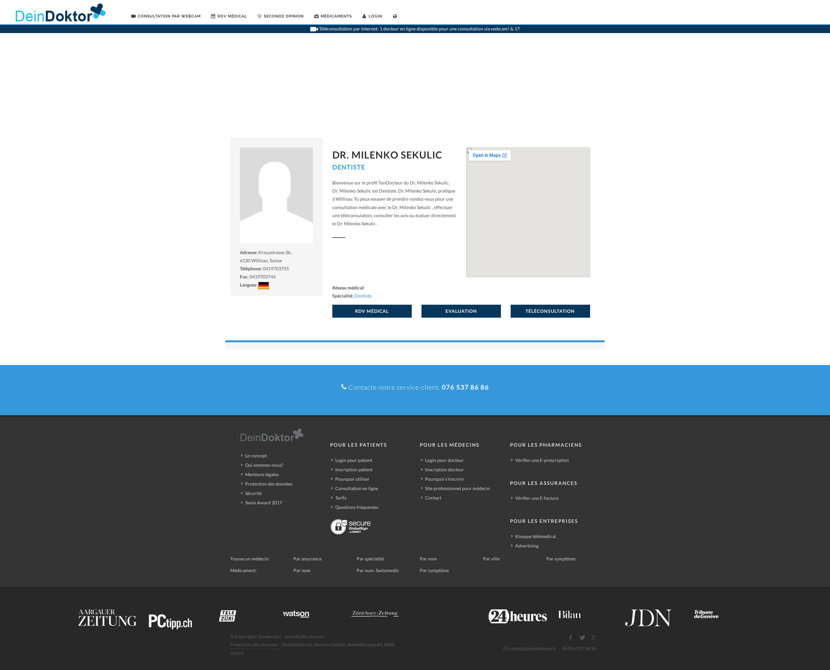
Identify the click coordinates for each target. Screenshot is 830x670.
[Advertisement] (415, 89)
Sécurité (253, 493)
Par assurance (307, 558)
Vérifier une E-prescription (542, 460)
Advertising (527, 545)
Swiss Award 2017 (263, 502)
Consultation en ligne (356, 488)
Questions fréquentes (356, 507)
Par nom (428, 558)
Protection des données (268, 484)
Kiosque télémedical (535, 536)
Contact (433, 497)
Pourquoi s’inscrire (444, 479)
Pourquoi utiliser (352, 479)
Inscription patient (354, 469)
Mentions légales (262, 474)
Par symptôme (560, 558)
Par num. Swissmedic (378, 570)
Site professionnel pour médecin (457, 488)
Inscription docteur (444, 469)
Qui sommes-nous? (264, 465)
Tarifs (340, 497)
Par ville (491, 558)
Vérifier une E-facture (537, 498)
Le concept (256, 455)
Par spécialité (370, 558)
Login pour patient (353, 460)
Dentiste (348, 167)
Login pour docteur (444, 460)
